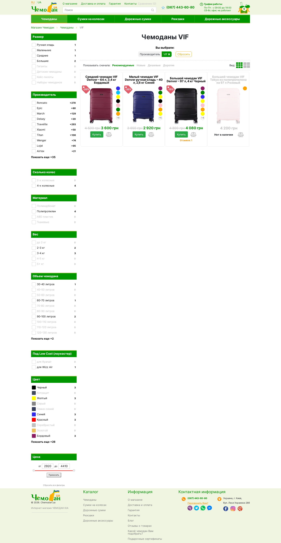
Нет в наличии (223, 134)
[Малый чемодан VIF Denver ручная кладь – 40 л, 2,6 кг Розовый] (160, 105)
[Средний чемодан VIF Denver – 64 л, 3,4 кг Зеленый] (118, 109)
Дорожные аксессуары (222, 19)
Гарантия (115, 3)
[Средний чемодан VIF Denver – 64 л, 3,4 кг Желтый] (118, 97)
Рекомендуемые (123, 65)
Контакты (130, 3)
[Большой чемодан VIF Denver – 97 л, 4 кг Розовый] (203, 105)
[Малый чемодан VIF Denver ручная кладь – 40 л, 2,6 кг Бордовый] (160, 88)
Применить (54, 475)
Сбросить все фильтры (54, 485)
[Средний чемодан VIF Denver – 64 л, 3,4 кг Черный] (118, 101)
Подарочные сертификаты (145, 538)
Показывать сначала (96, 65)
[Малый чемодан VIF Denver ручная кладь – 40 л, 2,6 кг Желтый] (160, 97)
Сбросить (183, 54)
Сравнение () (147, 3)
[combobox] (109, 10)
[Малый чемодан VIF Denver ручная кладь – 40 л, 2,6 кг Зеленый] (160, 93)
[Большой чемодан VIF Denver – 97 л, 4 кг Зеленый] (203, 93)
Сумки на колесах (91, 19)
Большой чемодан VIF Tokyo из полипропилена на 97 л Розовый (228, 79)
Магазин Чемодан (42, 27)
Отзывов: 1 (186, 140)
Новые (141, 65)
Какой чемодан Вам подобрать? (140, 532)
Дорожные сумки (138, 19)
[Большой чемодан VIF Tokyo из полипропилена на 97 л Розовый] (228, 105)
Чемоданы (49, 19)
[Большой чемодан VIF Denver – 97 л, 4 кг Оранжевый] (203, 109)
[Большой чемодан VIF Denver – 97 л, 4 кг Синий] (203, 97)
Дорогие (168, 65)
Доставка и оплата (93, 3)
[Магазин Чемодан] (44, 7)
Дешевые (154, 65)
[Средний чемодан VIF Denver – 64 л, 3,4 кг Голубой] (118, 93)
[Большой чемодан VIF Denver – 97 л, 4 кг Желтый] (203, 101)
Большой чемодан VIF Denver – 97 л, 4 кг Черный (186, 80)
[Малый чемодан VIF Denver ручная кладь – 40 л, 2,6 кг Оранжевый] (160, 109)
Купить (96, 134)
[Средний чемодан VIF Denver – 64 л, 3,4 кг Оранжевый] (118, 114)
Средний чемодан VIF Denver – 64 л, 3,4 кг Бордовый (101, 79)
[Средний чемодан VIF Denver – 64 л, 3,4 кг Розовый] (118, 105)
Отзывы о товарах (140, 525)
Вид (231, 65)
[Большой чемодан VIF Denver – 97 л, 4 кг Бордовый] (203, 88)
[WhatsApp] (203, 508)
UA (39, 2)
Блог (131, 520)
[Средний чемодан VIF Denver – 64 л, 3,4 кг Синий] (118, 88)
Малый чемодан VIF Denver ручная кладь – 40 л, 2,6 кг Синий (144, 79)
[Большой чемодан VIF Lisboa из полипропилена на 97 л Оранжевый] (245, 88)
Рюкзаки (177, 19)
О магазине (70, 3)
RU (33, 2)
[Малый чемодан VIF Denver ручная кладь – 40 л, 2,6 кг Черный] (160, 101)
